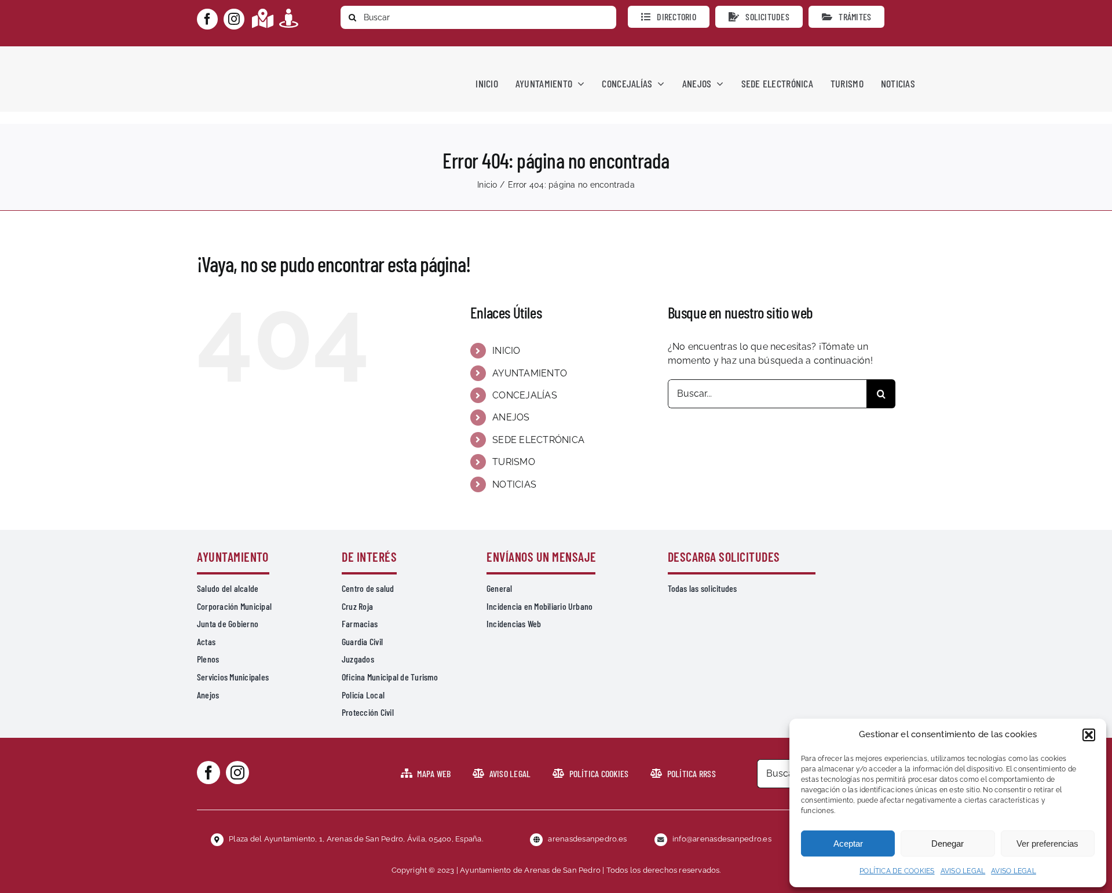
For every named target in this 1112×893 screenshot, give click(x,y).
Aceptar (848, 843)
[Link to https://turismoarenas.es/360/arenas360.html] (288, 18)
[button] (1089, 735)
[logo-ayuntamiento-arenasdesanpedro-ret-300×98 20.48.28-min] (270, 57)
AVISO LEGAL (963, 871)
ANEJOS (510, 417)
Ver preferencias (1047, 843)
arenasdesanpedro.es (587, 839)
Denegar (947, 843)
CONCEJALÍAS (524, 395)
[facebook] (207, 19)
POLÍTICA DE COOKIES (897, 871)
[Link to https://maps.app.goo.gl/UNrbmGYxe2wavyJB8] (262, 18)
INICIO (506, 350)
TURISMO (513, 461)
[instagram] (234, 19)
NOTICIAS (514, 484)
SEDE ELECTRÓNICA (538, 439)
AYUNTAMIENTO (529, 373)
